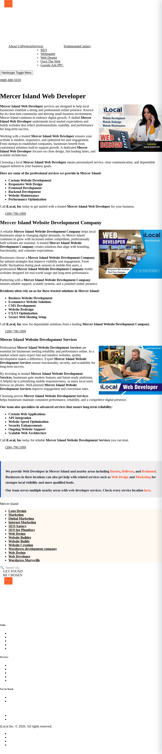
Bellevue (128, 471)
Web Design (48, 57)
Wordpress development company (32, 549)
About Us (15, 46)
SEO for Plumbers (21, 530)
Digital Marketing (21, 518)
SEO (43, 50)
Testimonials (71, 46)
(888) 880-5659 (10, 80)
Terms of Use (17, 745)
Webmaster (47, 54)
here (147, 490)
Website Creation (20, 545)
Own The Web (50, 61)
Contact (85, 46)
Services (37, 46)
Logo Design (17, 511)
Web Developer (19, 556)
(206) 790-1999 (15, 213)
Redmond (149, 471)
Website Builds (19, 541)
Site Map (14, 737)
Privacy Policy (18, 733)
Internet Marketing (22, 522)
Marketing (143, 477)
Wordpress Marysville (24, 560)
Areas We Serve (19, 741)
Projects (27, 46)
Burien (115, 471)
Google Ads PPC (51, 65)
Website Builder (19, 537)
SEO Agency (17, 526)
